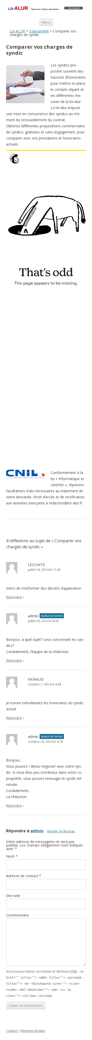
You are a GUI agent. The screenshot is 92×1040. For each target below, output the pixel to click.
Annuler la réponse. (61, 831)
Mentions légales (33, 1031)
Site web (13, 895)
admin (36, 831)
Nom (12, 856)
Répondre (14, 597)
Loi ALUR (17, 31)
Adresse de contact (23, 875)
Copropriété (39, 31)
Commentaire (17, 915)
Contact (11, 1031)
